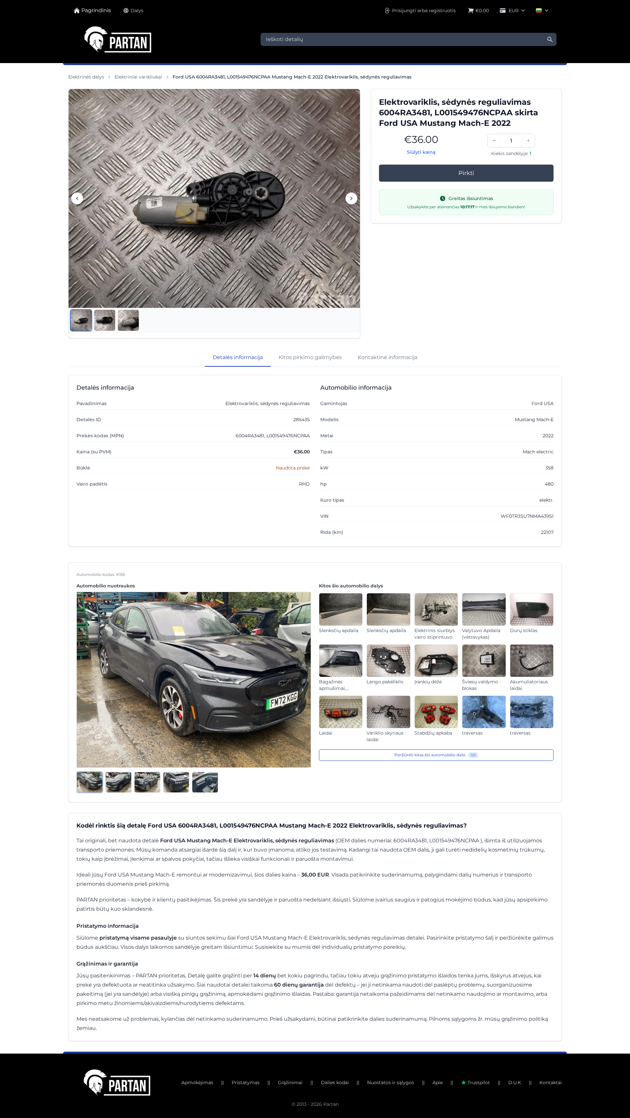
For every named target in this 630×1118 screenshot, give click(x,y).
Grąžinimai (290, 1082)
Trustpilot (479, 1082)
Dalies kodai (335, 1082)
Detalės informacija (238, 357)
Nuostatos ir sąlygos (390, 1082)
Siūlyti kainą (421, 152)
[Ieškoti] (549, 39)
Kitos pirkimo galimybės (310, 357)
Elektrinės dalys (86, 77)
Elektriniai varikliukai (138, 77)
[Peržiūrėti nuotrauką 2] (104, 320)
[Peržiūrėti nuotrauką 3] (128, 320)
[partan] (116, 1082)
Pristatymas (246, 1082)
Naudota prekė (293, 468)
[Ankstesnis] (77, 198)
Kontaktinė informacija (387, 357)
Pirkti (466, 173)
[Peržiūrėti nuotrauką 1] (81, 320)
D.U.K (514, 1082)
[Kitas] (351, 198)
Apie (437, 1082)
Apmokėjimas (197, 1082)
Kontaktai (550, 1082)
